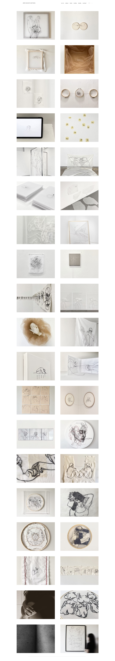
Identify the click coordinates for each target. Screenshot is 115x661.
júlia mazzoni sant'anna (29, 3)
